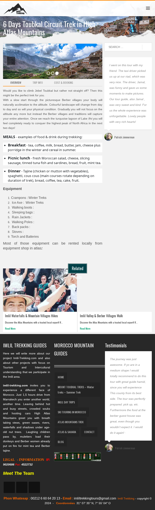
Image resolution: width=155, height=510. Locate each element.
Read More (10, 328)
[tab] (14, 82)
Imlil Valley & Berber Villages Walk (101, 315)
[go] (147, 47)
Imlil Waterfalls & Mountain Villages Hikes (31, 315)
